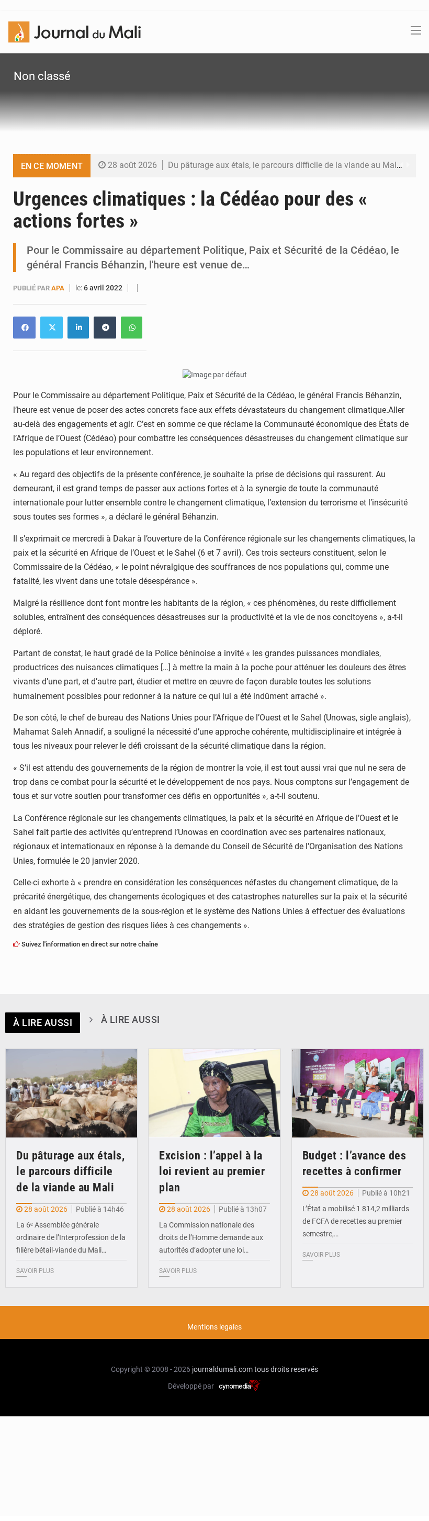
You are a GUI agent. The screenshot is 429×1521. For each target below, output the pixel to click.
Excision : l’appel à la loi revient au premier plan (212, 1172)
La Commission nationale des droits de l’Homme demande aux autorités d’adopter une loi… (211, 1237)
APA (58, 288)
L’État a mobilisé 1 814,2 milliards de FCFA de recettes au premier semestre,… (355, 1221)
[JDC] (74, 31)
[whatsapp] (131, 328)
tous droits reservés (286, 1369)
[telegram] (105, 328)
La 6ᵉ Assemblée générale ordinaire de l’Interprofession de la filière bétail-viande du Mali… (71, 1237)
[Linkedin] (24, 328)
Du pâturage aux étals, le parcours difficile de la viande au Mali (283, 165)
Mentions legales (214, 1327)
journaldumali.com (222, 1369)
